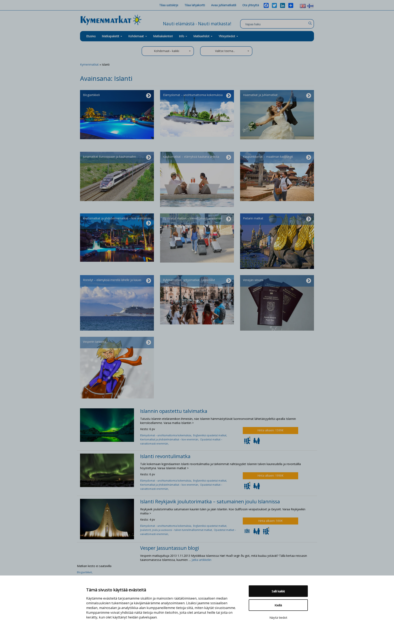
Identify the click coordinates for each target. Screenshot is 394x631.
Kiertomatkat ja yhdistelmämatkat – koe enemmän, (170, 439)
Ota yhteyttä (250, 5)
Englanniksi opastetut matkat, (210, 435)
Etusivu (91, 36)
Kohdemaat (136, 36)
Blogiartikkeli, (85, 572)
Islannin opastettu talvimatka (173, 411)
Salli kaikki (278, 591)
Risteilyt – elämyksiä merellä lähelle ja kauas (112, 280)
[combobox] (168, 51)
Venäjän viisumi (253, 280)
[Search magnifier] (310, 23)
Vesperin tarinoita (94, 342)
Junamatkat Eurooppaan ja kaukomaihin (109, 157)
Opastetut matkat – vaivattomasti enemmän (192, 218)
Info (182, 36)
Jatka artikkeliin (201, 560)
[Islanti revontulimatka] (107, 470)
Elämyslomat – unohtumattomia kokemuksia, (166, 435)
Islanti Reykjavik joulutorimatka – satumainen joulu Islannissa (210, 501)
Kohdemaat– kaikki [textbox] (166, 51)
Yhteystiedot (227, 36)
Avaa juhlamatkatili (223, 5)
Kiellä (278, 605)
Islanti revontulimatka (165, 456)
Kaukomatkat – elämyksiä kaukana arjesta (191, 157)
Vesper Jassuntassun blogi (169, 547)
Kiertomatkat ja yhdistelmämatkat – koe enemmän (117, 218)
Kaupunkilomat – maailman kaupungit (268, 157)
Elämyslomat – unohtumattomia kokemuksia (193, 95)
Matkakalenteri (163, 36)
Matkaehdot (201, 36)
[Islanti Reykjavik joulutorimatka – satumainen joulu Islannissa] (107, 519)
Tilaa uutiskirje (168, 5)
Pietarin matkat (253, 218)
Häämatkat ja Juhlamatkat (260, 95)
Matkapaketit (111, 36)
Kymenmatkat (89, 64)
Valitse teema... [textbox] (225, 51)
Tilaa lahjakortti (194, 5)
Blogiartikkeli (91, 95)
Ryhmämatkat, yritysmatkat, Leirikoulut (189, 280)
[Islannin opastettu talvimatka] (107, 425)
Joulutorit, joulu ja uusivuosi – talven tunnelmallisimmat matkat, (177, 530)
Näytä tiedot (278, 617)
